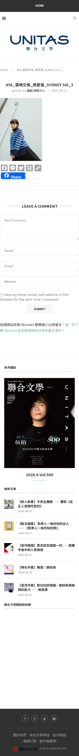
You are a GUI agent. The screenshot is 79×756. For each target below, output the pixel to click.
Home (39, 5)
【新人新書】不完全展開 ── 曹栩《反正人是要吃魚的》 (45, 503)
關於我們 (20, 734)
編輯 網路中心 (36, 90)
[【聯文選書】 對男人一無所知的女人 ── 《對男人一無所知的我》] (9, 526)
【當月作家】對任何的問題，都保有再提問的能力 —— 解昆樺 (46, 587)
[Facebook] (25, 718)
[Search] (75, 18)
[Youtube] (44, 718)
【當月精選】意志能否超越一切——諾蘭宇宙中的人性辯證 (46, 547)
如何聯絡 (59, 734)
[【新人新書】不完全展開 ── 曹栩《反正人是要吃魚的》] (9, 504)
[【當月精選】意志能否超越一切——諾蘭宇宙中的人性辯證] (9, 547)
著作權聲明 (47, 740)
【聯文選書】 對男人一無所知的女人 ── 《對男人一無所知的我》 (43, 525)
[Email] (54, 718)
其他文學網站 (39, 734)
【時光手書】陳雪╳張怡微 (37, 567)
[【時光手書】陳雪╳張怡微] (9, 569)
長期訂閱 (29, 740)
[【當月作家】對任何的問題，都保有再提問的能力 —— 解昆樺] (9, 587)
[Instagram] (34, 718)
